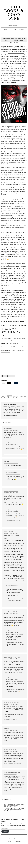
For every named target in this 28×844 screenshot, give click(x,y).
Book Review (9, 396)
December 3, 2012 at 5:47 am (11, 463)
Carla (5, 461)
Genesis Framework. (15, 838)
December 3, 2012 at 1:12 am (11, 430)
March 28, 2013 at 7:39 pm (10, 774)
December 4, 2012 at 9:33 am (13, 511)
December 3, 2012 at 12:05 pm (11, 704)
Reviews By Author (14, 33)
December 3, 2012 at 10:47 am (11, 658)
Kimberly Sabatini (8, 531)
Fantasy (14, 396)
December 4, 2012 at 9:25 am (13, 474)
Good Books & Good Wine (14, 12)
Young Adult (15, 397)
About (5, 29)
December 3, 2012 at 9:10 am (11, 533)
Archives (21, 29)
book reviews (9, 395)
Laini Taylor (18, 396)
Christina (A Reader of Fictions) (11, 491)
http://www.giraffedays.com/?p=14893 (12, 763)
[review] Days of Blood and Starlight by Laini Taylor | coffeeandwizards (14, 805)
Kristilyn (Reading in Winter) (10, 611)
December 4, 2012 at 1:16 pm (13, 679)
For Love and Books (12, 719)
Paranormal (10, 397)
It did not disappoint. (13, 343)
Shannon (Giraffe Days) (9, 749)
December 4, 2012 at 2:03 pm (11, 751)
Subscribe (5, 831)
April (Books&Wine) (10, 442)
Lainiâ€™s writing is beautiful (17, 346)
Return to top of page (14, 841)
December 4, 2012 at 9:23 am (13, 444)
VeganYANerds (7, 428)
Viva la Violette (20, 838)
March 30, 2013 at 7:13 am (10, 806)
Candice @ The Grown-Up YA (11, 657)
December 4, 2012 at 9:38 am (13, 587)
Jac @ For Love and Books (10, 702)
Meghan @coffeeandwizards (10, 772)
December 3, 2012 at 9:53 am (11, 613)
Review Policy (13, 29)
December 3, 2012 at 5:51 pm (11, 730)
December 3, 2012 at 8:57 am (11, 492)
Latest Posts (11, 376)
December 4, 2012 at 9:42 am (13, 632)
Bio (4, 376)
